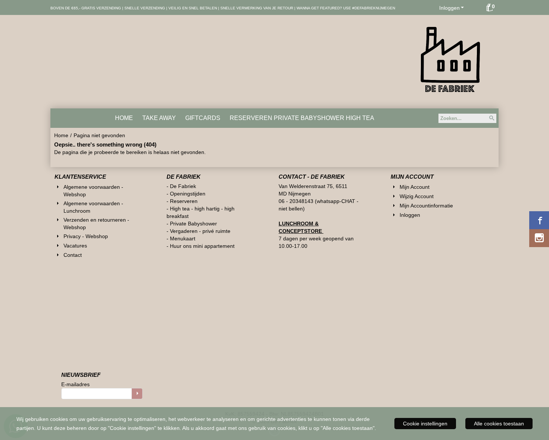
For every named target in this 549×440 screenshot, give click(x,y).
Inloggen (449, 8)
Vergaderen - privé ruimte (200, 231)
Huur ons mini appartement (202, 246)
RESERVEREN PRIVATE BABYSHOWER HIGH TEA (302, 118)
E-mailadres (75, 384)
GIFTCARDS (202, 118)
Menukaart (182, 238)
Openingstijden (187, 194)
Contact (72, 255)
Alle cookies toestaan (499, 424)
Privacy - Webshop (85, 236)
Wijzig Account (417, 196)
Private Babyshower (194, 224)
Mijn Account (414, 187)
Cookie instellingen (425, 424)
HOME (124, 118)
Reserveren (184, 201)
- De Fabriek (181, 186)
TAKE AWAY (159, 118)
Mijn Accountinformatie (426, 206)
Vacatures (75, 246)
